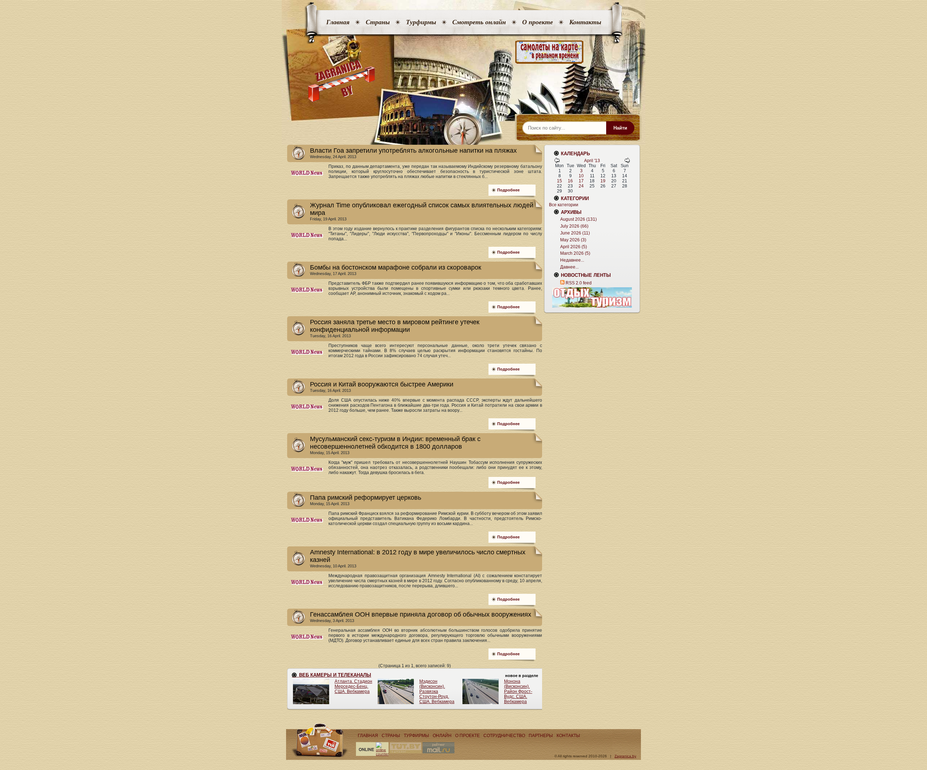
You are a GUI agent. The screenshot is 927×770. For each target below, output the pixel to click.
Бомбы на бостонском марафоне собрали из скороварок (395, 267)
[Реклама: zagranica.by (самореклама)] (592, 297)
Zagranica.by (625, 756)
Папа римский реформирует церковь (365, 497)
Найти (620, 128)
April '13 (592, 160)
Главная (337, 22)
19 (602, 180)
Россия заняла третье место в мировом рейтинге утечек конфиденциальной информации (394, 325)
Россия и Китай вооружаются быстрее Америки (381, 384)
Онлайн (442, 735)
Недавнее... (572, 260)
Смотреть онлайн (479, 22)
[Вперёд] (627, 161)
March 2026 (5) (575, 253)
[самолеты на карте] (463, 52)
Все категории (563, 204)
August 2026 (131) (578, 219)
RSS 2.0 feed (579, 282)
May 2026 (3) (573, 239)
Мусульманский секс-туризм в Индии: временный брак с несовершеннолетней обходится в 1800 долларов (395, 442)
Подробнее (508, 190)
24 (581, 186)
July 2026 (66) (574, 226)
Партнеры (541, 735)
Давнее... (569, 267)
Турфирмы (421, 22)
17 (581, 180)
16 (570, 180)
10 (581, 175)
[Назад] (557, 161)
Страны (378, 22)
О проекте (537, 22)
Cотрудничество (504, 735)
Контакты (585, 22)
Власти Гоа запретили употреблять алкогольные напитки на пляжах (413, 150)
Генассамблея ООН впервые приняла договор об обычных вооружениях (420, 614)
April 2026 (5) (573, 246)
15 (559, 180)
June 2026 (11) (575, 233)
